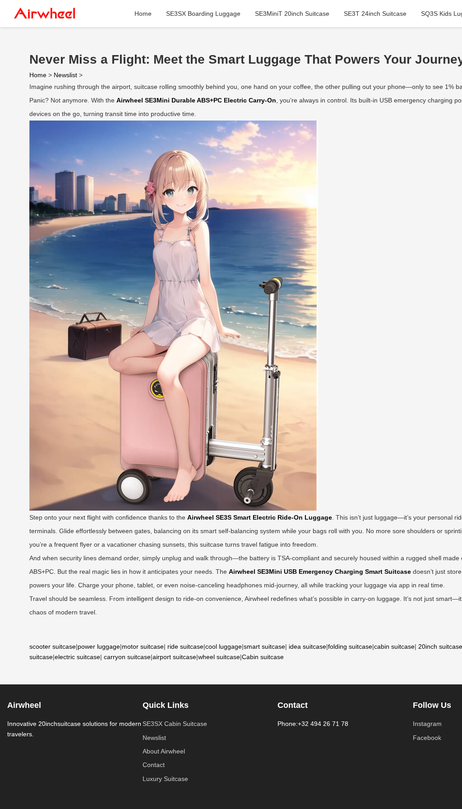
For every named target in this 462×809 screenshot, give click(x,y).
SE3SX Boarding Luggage (203, 13)
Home (143, 13)
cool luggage (223, 646)
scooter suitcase (52, 646)
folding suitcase (350, 646)
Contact (154, 764)
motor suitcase (143, 646)
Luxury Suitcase (165, 778)
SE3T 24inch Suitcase (375, 13)
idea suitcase (307, 646)
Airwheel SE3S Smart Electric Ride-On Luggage (259, 517)
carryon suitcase (127, 656)
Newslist (65, 75)
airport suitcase (174, 656)
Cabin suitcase (263, 656)
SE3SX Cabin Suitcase (175, 723)
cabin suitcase (394, 646)
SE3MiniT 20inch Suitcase (292, 13)
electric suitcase (77, 656)
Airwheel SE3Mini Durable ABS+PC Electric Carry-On (196, 100)
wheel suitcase (219, 656)
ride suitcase (185, 646)
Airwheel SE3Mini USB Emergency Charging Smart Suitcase (320, 571)
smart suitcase (264, 646)
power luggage (99, 646)
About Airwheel (164, 751)
